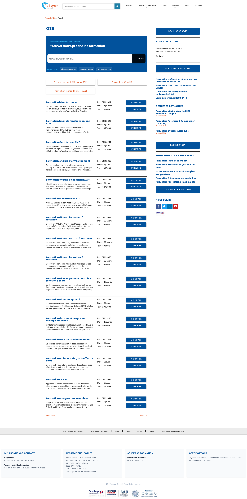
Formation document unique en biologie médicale (65, 319)
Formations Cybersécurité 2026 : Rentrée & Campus (173, 112)
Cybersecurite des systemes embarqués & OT (171, 93)
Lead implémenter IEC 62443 (171, 97)
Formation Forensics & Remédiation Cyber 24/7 (175, 122)
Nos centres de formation (73, 431)
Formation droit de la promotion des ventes (176, 86)
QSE (54, 18)
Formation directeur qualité (63, 299)
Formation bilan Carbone (61, 102)
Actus (187, 6)
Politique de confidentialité (173, 431)
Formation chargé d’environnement (68, 161)
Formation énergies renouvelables (67, 398)
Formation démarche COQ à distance (69, 238)
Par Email (160, 56)
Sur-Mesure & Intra (104, 69)
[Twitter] (164, 206)
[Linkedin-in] (170, 206)
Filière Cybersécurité (68, 69)
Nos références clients (99, 431)
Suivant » (143, 415)
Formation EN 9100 (57, 379)
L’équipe (175, 6)
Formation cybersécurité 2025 (172, 130)
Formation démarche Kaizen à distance (64, 258)
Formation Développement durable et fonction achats (69, 279)
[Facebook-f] (158, 206)
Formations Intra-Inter (147, 6)
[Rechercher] (117, 6)
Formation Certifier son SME (63, 142)
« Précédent (50, 415)
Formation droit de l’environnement (68, 339)
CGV (117, 431)
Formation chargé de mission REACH (68, 179)
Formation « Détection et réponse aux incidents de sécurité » (176, 80)
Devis (164, 6)
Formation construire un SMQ (63, 198)
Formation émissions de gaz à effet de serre (69, 359)
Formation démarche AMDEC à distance (64, 218)
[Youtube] (175, 206)
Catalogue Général (86, 69)
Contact (198, 6)
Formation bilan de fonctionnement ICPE (68, 122)
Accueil (129, 6)
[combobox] (88, 6)
